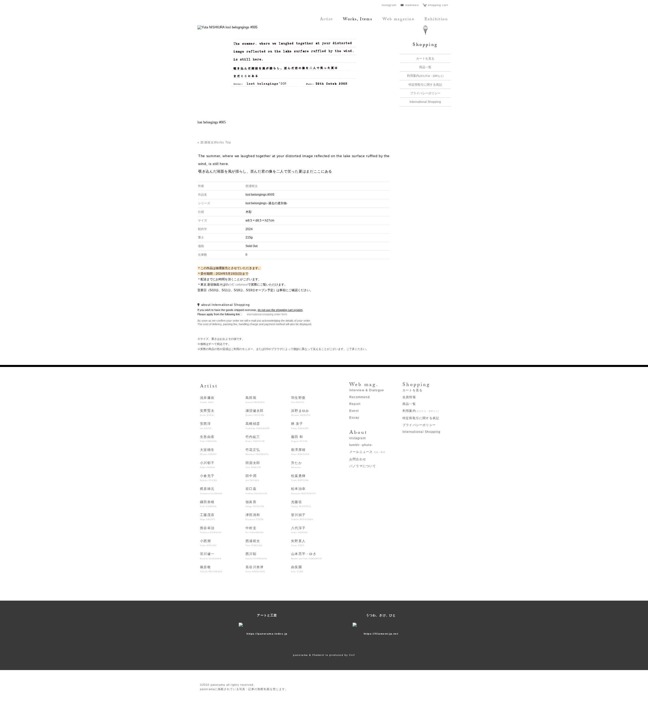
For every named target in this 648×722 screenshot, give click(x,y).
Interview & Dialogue (366, 390)
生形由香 (208, 438)
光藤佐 (301, 504)
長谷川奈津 (255, 569)
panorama (231, 19)
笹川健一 (210, 556)
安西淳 (206, 425)
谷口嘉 (257, 490)
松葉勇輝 (300, 478)
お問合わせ (357, 459)
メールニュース (367, 452)
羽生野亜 (298, 399)
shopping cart (438, 5)
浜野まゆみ (300, 412)
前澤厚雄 (300, 451)
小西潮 (208, 543)
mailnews (412, 5)
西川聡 (256, 556)
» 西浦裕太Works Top (214, 142)
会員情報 (409, 397)
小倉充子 (208, 478)
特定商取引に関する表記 (425, 84)
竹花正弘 (257, 451)
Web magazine (398, 19)
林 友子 (299, 425)
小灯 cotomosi (238, 284)
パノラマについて (362, 466)
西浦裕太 (252, 186)
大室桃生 (208, 451)
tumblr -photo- (361, 445)
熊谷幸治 (210, 530)
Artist (326, 19)
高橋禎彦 (258, 425)
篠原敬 (211, 569)
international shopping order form (267, 314)
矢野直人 (298, 543)
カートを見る (425, 58)
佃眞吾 (255, 504)
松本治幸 (303, 490)
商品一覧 (425, 67)
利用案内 (425, 76)
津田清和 (255, 517)
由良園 (297, 569)
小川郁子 (207, 465)
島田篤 (255, 399)
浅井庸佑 (207, 399)
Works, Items (357, 19)
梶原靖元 (211, 490)
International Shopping (425, 102)
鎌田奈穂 (208, 504)
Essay (354, 417)
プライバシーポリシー (425, 93)
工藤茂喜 (207, 517)
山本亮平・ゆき (306, 556)
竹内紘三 (255, 438)
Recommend (359, 397)
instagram (389, 5)
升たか (296, 465)
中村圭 (255, 530)
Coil (352, 655)
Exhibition (436, 19)
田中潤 (252, 478)
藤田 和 (299, 438)
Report (354, 404)
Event (354, 411)
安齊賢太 (207, 412)
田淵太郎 (253, 465)
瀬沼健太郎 (255, 412)
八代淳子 (299, 530)
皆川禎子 (302, 517)
